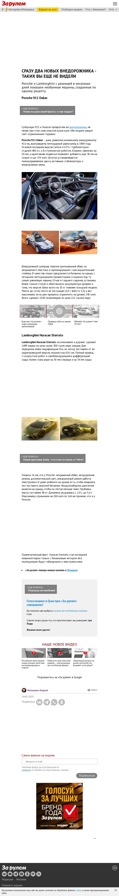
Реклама (21, 879)
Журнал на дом (48, 9)
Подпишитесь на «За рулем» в (59, 677)
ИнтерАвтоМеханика (21, 9)
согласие (26, 769)
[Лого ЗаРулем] (13, 3)
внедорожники (78, 127)
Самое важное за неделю (38, 755)
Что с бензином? (95, 9)
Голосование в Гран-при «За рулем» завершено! (52, 603)
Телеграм (72, 570)
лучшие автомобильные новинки (70, 610)
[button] (115, 890)
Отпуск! (113, 9)
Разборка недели (72, 9)
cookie (78, 890)
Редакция (7, 879)
